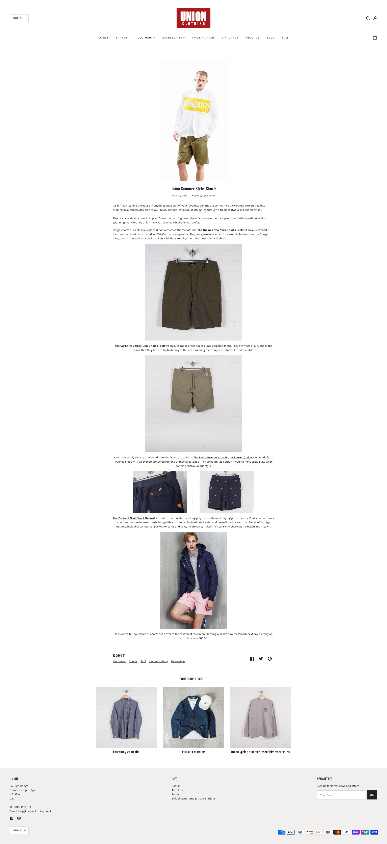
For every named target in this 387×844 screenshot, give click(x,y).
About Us (177, 790)
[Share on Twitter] (260, 658)
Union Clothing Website (212, 634)
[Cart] (375, 37)
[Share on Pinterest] (269, 658)
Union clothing (158, 661)
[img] (368, 18)
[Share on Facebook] (252, 658)
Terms (175, 794)
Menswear (119, 661)
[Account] (375, 18)
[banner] (193, 18)
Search (176, 786)
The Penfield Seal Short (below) (134, 518)
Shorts (133, 661)
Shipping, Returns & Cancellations (193, 798)
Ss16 (143, 661)
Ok (372, 795)
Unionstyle (178, 661)
